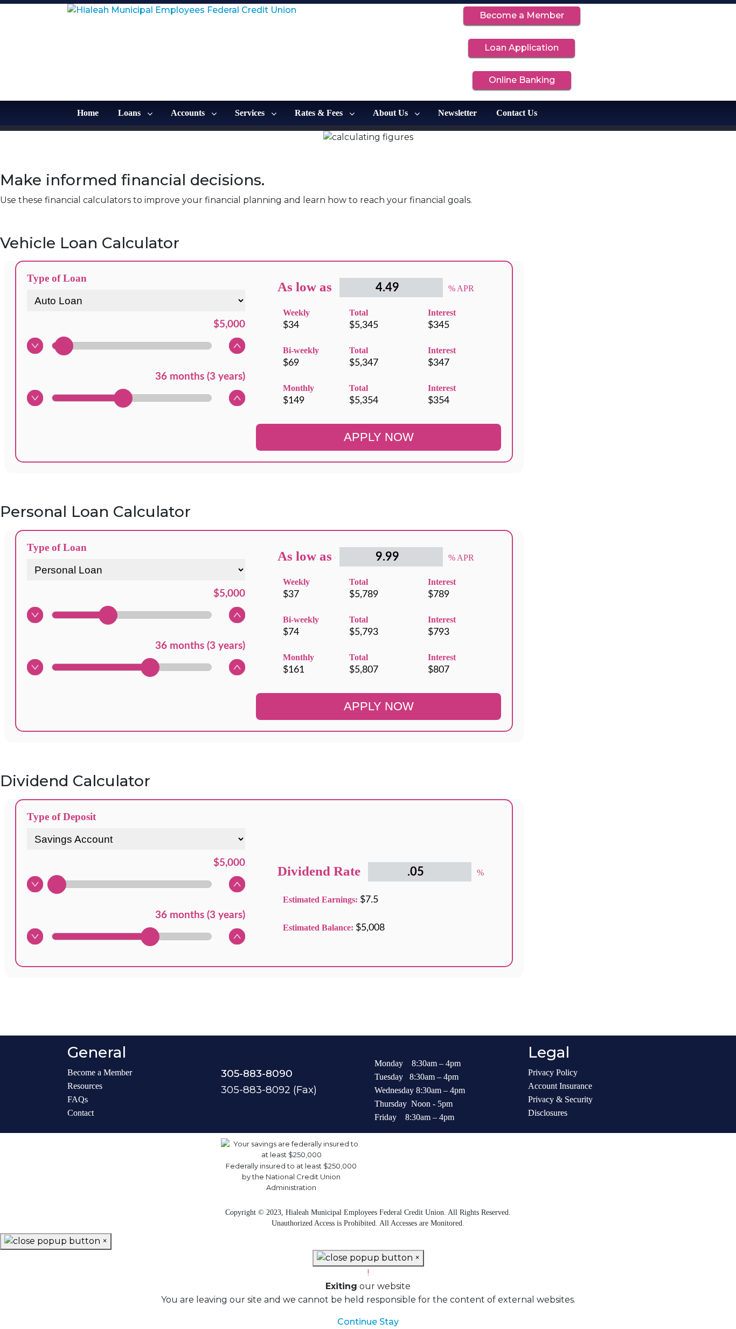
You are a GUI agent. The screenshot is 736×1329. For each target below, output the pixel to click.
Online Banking (522, 80)
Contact (80, 1112)
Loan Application (521, 48)
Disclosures (547, 1112)
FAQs (77, 1099)
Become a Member (522, 15)
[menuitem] (87, 113)
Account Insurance (560, 1085)
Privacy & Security (560, 1099)
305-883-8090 (257, 1073)
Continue (357, 1322)
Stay (389, 1322)
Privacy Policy (553, 1072)
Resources (84, 1085)
